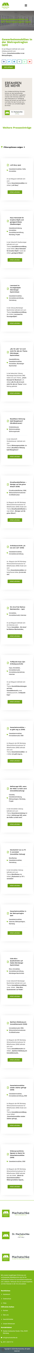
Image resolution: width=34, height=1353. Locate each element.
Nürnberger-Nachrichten (16, 973)
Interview (23, 615)
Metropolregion (14, 799)
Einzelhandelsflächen (16, 490)
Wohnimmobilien (14, 429)
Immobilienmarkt (14, 615)
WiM (24, 490)
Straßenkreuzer (14, 427)
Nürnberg (12, 234)
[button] (25, 5)
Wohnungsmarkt (14, 431)
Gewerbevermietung (15, 228)
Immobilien (12, 171)
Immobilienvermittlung (16, 232)
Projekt (18, 234)
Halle (24, 169)
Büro (10, 969)
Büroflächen (13, 858)
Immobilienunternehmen (17, 672)
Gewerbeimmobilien (15, 169)
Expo (10, 668)
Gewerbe (12, 795)
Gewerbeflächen (14, 359)
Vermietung (12, 300)
